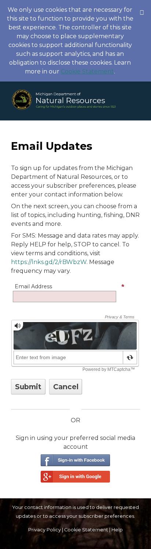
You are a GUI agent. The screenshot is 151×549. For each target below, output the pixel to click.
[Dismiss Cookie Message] (142, 7)
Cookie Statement (87, 71)
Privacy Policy (44, 529)
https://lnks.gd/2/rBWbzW (48, 262)
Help (117, 529)
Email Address (33, 286)
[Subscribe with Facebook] (75, 460)
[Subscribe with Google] (75, 477)
